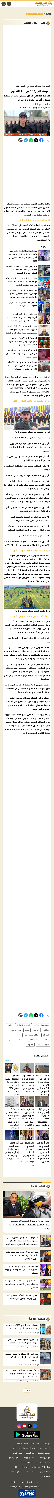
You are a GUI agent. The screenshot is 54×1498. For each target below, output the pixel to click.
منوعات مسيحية (44, 1453)
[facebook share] (41, 140)
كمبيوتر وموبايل (15, 1457)
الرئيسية (47, 1443)
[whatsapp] (20, 140)
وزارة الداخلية (16, 1030)
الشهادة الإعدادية (23, 1025)
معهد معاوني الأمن (41, 1025)
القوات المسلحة (43, 1044)
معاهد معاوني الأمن (31, 1035)
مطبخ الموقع (17, 1453)
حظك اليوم (45, 1476)
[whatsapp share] (31, 140)
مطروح (30, 1044)
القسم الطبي (45, 1448)
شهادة (46, 1030)
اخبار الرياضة (29, 1453)
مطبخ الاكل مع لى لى (41, 1467)
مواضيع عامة (45, 1457)
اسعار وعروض (45, 1472)
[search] (3, 3)
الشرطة (46, 1035)
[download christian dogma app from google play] (27, 1435)
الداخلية (36, 1030)
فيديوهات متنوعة (29, 1448)
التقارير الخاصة (22, 1443)
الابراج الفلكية (16, 1472)
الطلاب (10, 1025)
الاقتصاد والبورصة (30, 1457)
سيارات (16, 1467)
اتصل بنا (14, 1482)
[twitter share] (36, 140)
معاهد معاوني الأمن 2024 (39, 1039)
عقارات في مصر (30, 1472)
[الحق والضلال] (48, 14)
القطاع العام (21, 1039)
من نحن (40, 1482)
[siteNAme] (44, 4)
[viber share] (26, 140)
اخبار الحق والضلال (34, 14)
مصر (10, 1039)
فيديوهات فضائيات (26, 1462)
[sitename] (27, 1412)
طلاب (27, 1030)
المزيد (27, 1390)
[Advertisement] (27, 55)
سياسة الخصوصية (27, 1482)
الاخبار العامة (35, 1443)
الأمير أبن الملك (40, 104)
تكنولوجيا (25, 1467)
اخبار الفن (16, 1448)
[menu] (9, 3)
